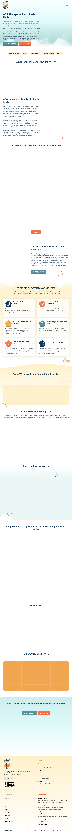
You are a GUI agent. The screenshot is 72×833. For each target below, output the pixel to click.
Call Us (40, 732)
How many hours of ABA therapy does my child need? (22, 584)
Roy (22, 686)
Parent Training (44, 196)
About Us (8, 801)
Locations (3, 10)
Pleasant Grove (57, 690)
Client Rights (56, 830)
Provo (47, 809)
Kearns (21, 674)
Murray (9, 676)
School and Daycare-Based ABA (15, 220)
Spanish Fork (61, 809)
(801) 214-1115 (43, 773)
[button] (69, 89)
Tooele (50, 676)
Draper (63, 403)
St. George (38, 674)
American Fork (53, 686)
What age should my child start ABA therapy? (19, 590)
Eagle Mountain (49, 807)
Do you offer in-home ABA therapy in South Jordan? (22, 571)
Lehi (55, 688)
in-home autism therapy (28, 31)
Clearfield (30, 688)
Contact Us (8, 821)
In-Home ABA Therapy (12, 171)
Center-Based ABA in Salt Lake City (50, 220)
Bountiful (31, 686)
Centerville (38, 686)
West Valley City (11, 679)
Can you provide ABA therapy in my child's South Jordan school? (26, 603)
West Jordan (60, 401)
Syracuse (29, 690)
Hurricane (31, 674)
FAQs (7, 810)
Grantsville (52, 674)
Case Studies (8, 813)
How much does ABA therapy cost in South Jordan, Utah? (23, 549)
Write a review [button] (12, 89)
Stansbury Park (60, 674)
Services (7, 804)
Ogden (18, 686)
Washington (30, 676)
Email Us (7, 748)
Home (7, 798)
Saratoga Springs (53, 809)
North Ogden (11, 686)
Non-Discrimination (46, 830)
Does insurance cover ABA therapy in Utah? (19, 565)
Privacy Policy (63, 830)
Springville (40, 811)
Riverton (41, 403)
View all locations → (43, 824)
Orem (59, 688)
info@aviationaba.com (45, 778)
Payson (50, 690)
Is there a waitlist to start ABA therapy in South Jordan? (23, 597)
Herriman (47, 403)
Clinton (36, 688)
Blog (6, 818)
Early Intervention (45, 171)
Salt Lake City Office (10, 732)
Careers (7, 815)
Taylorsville (10, 677)
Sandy (56, 403)
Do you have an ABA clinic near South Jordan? (20, 578)
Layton (41, 688)
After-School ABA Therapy (13, 196)
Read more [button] (29, 95)
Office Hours (42, 748)
